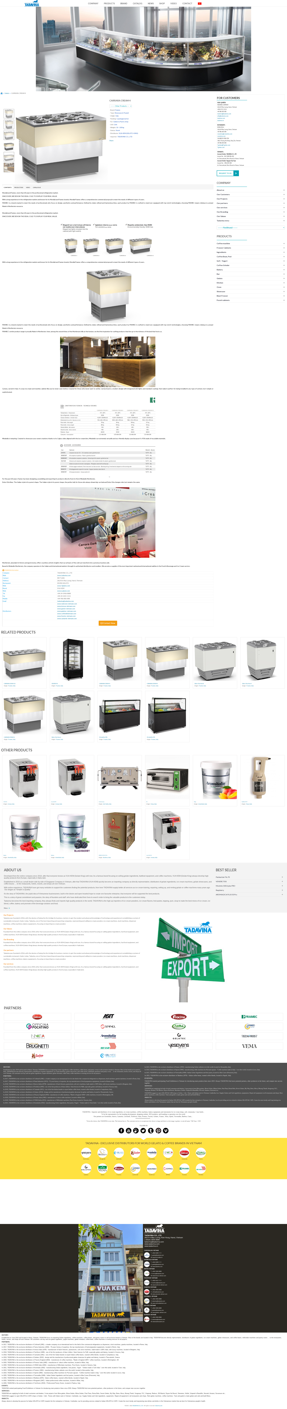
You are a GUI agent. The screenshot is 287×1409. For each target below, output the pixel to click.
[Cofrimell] (135, 1168)
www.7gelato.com (63, 586)
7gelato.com (220, 147)
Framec (10, 685)
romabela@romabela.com (224, 134)
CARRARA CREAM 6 (9, 737)
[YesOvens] (86, 1153)
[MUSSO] (201, 1168)
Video (28, 187)
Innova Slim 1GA (149, 855)
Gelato (6, 93)
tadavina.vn (220, 120)
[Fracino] (119, 1168)
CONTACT (187, 3)
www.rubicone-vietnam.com (67, 604)
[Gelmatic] (119, 1153)
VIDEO (173, 3)
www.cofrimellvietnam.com (66, 614)
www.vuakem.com (63, 591)
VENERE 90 (55, 683)
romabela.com (221, 136)
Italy (14, 685)
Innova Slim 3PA (53, 801)
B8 (146, 801)
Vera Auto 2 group (101, 801)
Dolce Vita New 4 (246, 683)
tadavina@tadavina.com (65, 601)
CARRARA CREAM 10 (9, 683)
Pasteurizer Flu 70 (223, 877)
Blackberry (52, 855)
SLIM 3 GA (5, 801)
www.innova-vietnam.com (66, 606)
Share (111, 140)
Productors (18, 187)
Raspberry (4, 855)
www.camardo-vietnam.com (67, 618)
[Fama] (201, 1153)
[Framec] (184, 1168)
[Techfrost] (152, 1168)
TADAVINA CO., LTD (137, 1405)
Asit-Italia (106, 804)
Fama (152, 804)
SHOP (162, 3)
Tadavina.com (158, 1405)
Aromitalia (201, 804)
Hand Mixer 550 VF (244, 801)
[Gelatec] (86, 1168)
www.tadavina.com (64, 575)
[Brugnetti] (102, 1153)
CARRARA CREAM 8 (152, 683)
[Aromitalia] (152, 1153)
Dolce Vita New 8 (199, 683)
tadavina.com (221, 118)
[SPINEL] (168, 1168)
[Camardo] (184, 1153)
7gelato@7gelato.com (223, 145)
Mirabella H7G (151, 737)
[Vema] (102, 1168)
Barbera (105, 857)
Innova (10, 804)
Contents (7, 187)
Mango (195, 801)
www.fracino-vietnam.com (66, 616)
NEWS (151, 3)
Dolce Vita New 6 (56, 737)
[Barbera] (135, 1153)
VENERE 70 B (221, 881)
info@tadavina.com (222, 116)
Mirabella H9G (103, 737)
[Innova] (168, 1153)
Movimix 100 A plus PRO (225, 886)
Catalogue (37, 187)
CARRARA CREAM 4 (104, 683)
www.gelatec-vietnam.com (66, 611)
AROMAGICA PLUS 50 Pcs (103, 855)
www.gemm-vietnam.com (66, 609)
